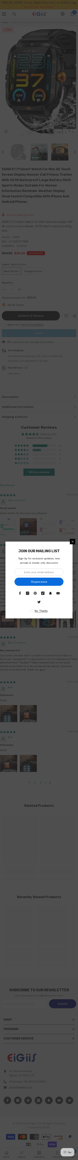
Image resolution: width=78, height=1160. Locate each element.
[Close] (72, 541)
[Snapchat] (50, 593)
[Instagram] (27, 593)
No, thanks (41, 610)
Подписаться (39, 582)
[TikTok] (43, 593)
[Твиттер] (39, 602)
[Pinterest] (35, 593)
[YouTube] (58, 593)
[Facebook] (20, 593)
